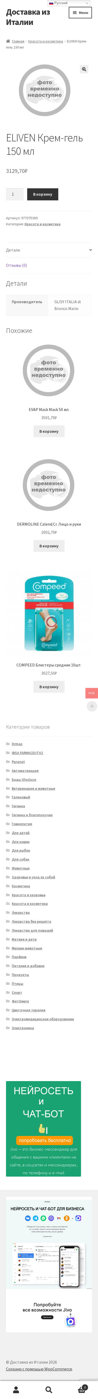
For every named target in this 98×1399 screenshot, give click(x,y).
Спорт (17, 992)
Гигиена (18, 806)
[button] (84, 69)
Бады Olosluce (24, 779)
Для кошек (21, 841)
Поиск (49, 1390)
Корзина (75, 1385)
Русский (60, 3)
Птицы (17, 983)
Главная (18, 41)
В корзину (42, 194)
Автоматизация (25, 770)
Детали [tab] (13, 250)
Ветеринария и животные (33, 788)
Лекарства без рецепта (31, 921)
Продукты (20, 974)
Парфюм (19, 956)
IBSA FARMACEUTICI (27, 752)
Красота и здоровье (28, 895)
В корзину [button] (49, 431)
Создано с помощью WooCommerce (39, 1368)
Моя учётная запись (16, 1390)
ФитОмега (20, 1001)
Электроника (23, 1028)
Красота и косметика (45, 41)
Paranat (18, 761)
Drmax (17, 743)
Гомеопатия (22, 823)
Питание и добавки (28, 965)
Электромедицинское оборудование (43, 1019)
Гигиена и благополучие (32, 815)
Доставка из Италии (28, 17)
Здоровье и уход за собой (33, 877)
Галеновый (21, 797)
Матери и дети (24, 939)
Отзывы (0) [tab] (16, 265)
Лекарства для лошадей (32, 930)
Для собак (20, 859)
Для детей (21, 832)
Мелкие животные (27, 948)
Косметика (21, 886)
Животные (21, 868)
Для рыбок (21, 850)
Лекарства (21, 912)
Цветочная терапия (28, 1010)
